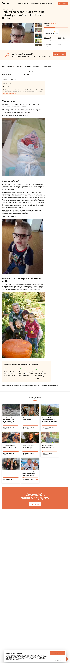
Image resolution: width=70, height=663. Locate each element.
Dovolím (57, 653)
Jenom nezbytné (57, 657)
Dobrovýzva (27, 66)
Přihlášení (50, 3)
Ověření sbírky (47, 66)
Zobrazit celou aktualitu (9, 93)
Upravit (56, 660)
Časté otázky (37, 66)
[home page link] (5, 3)
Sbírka (3, 66)
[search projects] (55, 3)
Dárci (18, 66)
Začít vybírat (63, 3)
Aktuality (10, 66)
